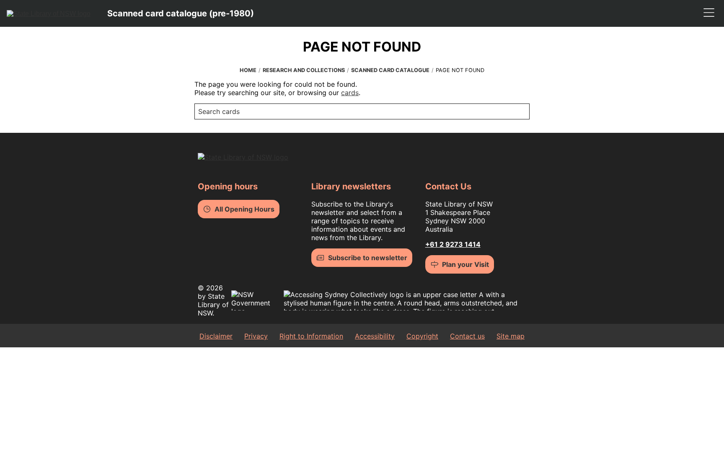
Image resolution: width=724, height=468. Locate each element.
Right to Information (311, 336)
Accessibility (375, 336)
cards (350, 92)
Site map (510, 336)
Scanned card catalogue (390, 70)
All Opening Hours (244, 209)
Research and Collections (304, 70)
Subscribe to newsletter (367, 257)
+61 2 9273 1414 (453, 244)
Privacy (256, 336)
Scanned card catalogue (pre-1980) (180, 13)
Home (248, 70)
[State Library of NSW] (48, 13)
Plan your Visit (465, 264)
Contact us (467, 336)
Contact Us (448, 186)
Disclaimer (216, 336)
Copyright (422, 336)
